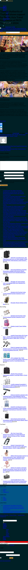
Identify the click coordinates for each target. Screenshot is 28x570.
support (2, 136)
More (4, 528)
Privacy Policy (13, 515)
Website (2, 178)
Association (3, 134)
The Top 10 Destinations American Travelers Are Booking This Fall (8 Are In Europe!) (15, 224)
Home (4, 6)
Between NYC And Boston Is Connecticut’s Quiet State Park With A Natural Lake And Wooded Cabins (15, 203)
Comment (3, 160)
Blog (4, 490)
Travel (15, 136)
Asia (26, 133)
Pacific (17, 134)
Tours (7, 529)
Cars (7, 532)
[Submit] (6, 34)
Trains (7, 533)
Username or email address (7, 550)
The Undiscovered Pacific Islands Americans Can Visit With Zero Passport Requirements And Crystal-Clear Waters (15, 215)
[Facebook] (14, 124)
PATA (20, 134)
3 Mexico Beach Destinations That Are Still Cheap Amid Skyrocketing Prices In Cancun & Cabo (14, 239)
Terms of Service (4, 515)
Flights (5, 7)
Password (3, 555)
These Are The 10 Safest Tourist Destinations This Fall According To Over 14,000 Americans (15, 245)
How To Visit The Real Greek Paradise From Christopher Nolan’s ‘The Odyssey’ (14, 197)
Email (2, 175)
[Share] (14, 131)
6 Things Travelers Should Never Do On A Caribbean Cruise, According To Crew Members (15, 231)
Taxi (4, 497)
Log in (11, 558)
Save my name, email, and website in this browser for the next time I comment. (13, 181)
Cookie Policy (21, 515)
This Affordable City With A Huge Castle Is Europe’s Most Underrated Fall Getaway (14, 207)
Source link (3, 121)
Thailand (6, 136)
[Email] (14, 129)
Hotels (5, 9)
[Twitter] (14, 126)
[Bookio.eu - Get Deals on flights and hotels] (6, 0)
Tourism (11, 136)
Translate (11, 545)
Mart (13, 134)
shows (24, 134)
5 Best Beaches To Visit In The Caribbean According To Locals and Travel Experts (13, 199)
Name (2, 172)
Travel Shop (6, 536)
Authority (8, 134)
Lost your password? (5, 560)
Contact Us (6, 492)
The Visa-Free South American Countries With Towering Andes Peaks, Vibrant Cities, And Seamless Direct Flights (15, 235)
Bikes (7, 535)
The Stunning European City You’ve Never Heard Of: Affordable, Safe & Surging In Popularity (15, 242)
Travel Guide (2, 7)
